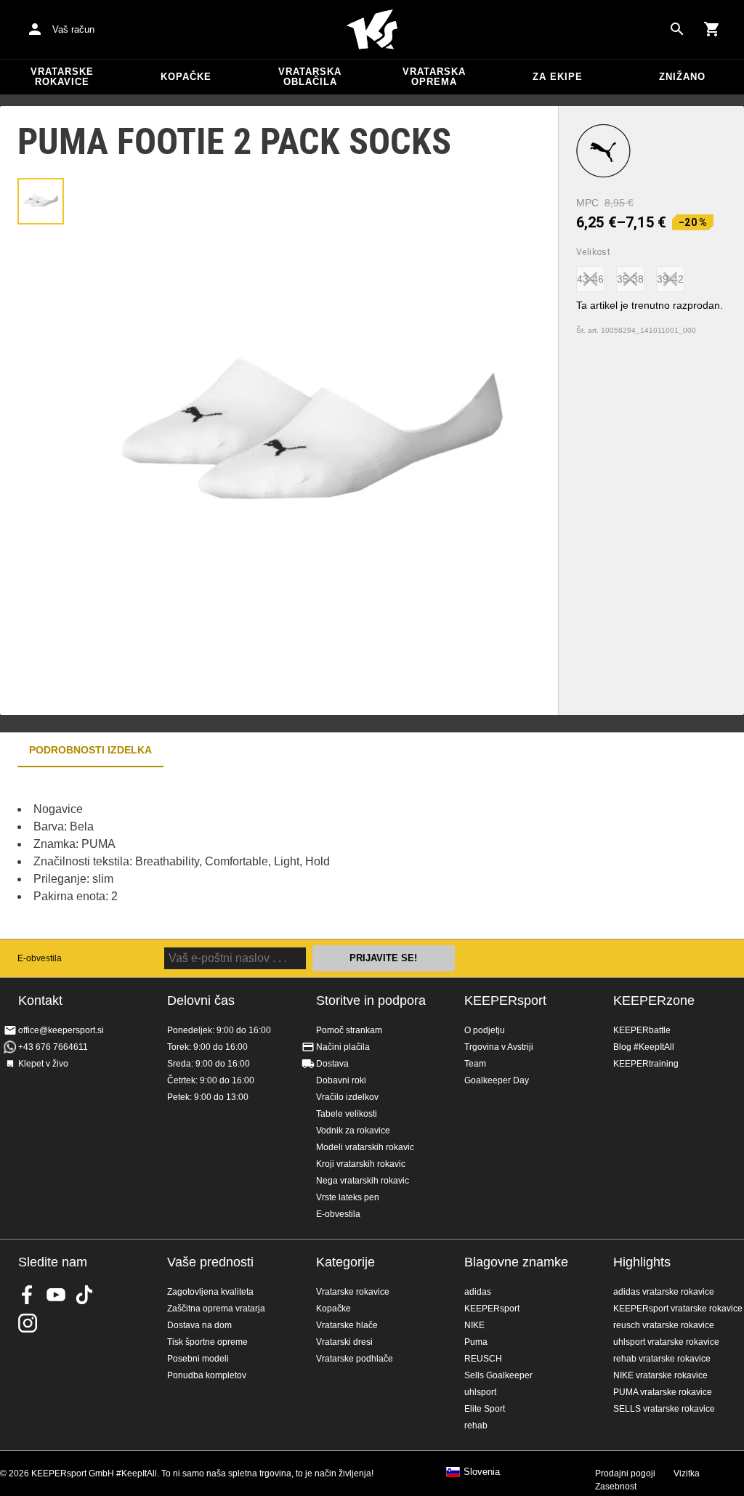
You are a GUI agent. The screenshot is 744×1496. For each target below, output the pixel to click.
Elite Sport (484, 1409)
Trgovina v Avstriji (498, 1047)
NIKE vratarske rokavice (660, 1375)
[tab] (40, 201)
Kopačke (186, 76)
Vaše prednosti (210, 1262)
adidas (477, 1292)
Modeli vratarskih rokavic (365, 1147)
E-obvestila (39, 958)
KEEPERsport (505, 1000)
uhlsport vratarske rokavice (666, 1342)
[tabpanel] (254, 853)
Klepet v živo (43, 1064)
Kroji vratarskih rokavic (360, 1164)
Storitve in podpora (371, 1000)
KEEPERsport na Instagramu (27, 1323)
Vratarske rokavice (62, 76)
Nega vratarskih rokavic (362, 1181)
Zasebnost (615, 1486)
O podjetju (484, 1030)
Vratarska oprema (434, 76)
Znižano (682, 76)
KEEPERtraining (646, 1064)
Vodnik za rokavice (353, 1130)
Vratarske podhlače (354, 1359)
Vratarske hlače (347, 1325)
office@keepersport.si (61, 1030)
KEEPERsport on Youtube (55, 1294)
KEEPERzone (654, 1000)
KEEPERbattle (642, 1030)
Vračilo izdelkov (347, 1097)
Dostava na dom (199, 1325)
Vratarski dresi (344, 1342)
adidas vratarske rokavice (663, 1292)
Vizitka (687, 1473)
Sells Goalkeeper (498, 1375)
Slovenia (482, 1472)
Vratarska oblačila (309, 76)
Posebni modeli (198, 1359)
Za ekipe (558, 76)
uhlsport (480, 1392)
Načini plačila (343, 1047)
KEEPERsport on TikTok (84, 1294)
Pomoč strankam (349, 1030)
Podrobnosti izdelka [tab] (90, 750)
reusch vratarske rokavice (663, 1325)
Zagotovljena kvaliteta (210, 1292)
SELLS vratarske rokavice (664, 1409)
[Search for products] (677, 29)
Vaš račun (73, 29)
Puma (476, 1342)
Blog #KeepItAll (643, 1047)
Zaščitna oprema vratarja (216, 1308)
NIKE (474, 1325)
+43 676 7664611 (53, 1047)
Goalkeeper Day (496, 1080)
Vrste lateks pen (347, 1197)
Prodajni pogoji (625, 1473)
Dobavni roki (341, 1080)
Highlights (642, 1262)
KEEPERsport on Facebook (27, 1294)
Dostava (332, 1064)
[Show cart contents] (712, 29)
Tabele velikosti (346, 1114)
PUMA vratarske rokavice (662, 1392)
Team (475, 1064)
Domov (372, 29)
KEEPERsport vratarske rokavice (678, 1308)
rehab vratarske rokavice (662, 1359)
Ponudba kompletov (206, 1375)
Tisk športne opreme (207, 1342)
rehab (476, 1425)
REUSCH (483, 1359)
